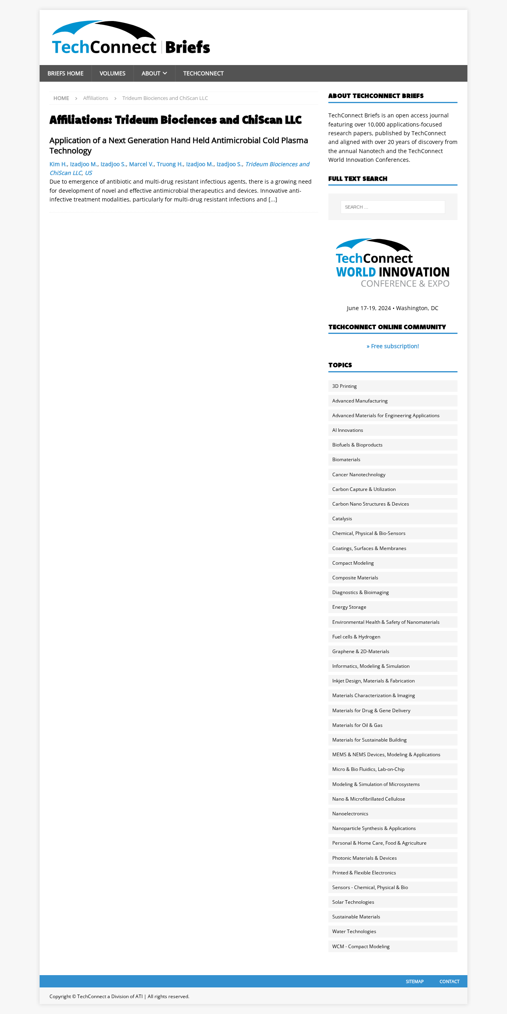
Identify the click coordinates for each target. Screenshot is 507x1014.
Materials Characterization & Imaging (373, 695)
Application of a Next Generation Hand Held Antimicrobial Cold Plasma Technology (179, 145)
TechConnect (203, 73)
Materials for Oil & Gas (357, 725)
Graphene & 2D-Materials (360, 651)
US (88, 172)
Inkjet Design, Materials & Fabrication (373, 680)
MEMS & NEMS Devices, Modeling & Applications (386, 754)
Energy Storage (349, 607)
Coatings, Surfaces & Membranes (369, 548)
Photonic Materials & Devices (364, 858)
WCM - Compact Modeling (361, 946)
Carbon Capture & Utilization (364, 489)
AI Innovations (347, 430)
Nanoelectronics (350, 813)
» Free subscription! (393, 346)
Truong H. (170, 164)
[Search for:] (393, 207)
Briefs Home (66, 73)
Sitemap (415, 981)
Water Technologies (354, 931)
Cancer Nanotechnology (358, 474)
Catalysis (342, 518)
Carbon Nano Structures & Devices (370, 503)
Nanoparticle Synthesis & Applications (374, 828)
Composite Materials (355, 577)
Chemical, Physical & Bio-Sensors (369, 533)
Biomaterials (346, 459)
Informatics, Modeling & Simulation (371, 666)
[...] (273, 199)
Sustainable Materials (356, 916)
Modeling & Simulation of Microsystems (376, 784)
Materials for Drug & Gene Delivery (371, 710)
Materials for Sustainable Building (369, 739)
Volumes (113, 73)
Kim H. (58, 164)
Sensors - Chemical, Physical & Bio (370, 887)
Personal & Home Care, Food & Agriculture (379, 843)
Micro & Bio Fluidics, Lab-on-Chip (368, 769)
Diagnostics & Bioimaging (360, 592)
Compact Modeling (353, 563)
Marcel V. (141, 164)
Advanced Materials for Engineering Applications (386, 415)
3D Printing (344, 386)
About (151, 73)
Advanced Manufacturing (360, 400)
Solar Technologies (353, 902)
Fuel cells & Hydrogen (356, 636)
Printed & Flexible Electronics (364, 872)
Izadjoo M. (83, 164)
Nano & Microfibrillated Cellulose (368, 798)
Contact (449, 981)
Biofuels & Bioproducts (357, 444)
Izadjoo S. (113, 164)
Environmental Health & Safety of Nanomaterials (386, 622)
